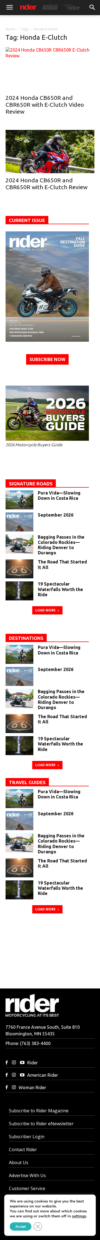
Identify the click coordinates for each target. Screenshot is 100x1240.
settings (79, 1216)
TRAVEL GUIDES (27, 782)
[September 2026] (47, 286)
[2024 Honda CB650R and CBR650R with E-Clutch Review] (50, 151)
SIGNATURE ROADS (30, 483)
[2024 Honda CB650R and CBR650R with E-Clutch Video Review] (50, 69)
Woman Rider (32, 1087)
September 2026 (55, 514)
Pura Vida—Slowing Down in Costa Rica (59, 495)
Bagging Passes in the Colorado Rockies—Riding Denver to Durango (61, 545)
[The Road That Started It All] (19, 568)
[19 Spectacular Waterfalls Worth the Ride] (19, 590)
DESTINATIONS (26, 638)
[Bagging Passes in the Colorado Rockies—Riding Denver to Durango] (19, 544)
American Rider (42, 1075)
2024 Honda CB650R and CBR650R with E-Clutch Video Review (45, 104)
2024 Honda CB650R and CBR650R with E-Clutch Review (47, 183)
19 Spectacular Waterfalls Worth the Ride (60, 589)
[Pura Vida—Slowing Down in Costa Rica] (19, 499)
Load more (45, 610)
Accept (20, 1226)
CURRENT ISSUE (27, 220)
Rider (32, 1062)
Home (10, 29)
